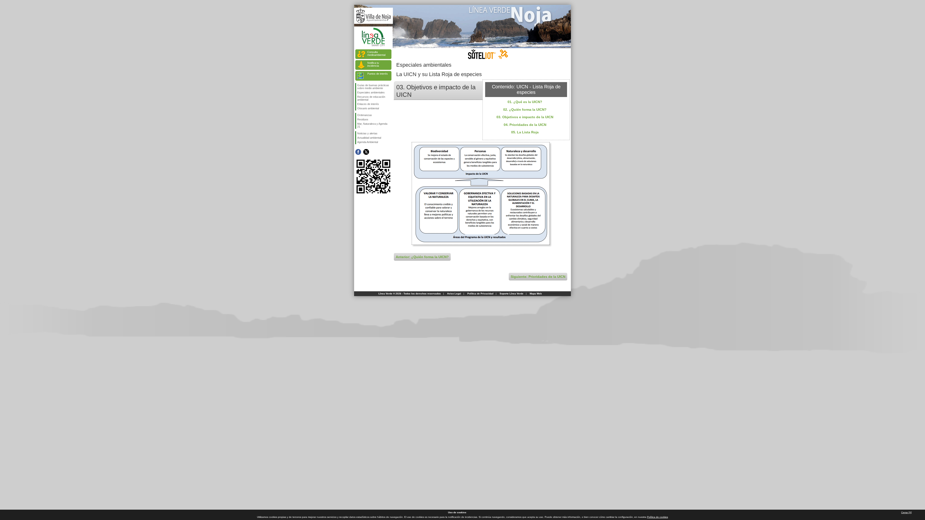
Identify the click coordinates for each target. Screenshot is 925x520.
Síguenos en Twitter (366, 152)
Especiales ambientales (371, 92)
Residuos (362, 119)
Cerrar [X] (906, 512)
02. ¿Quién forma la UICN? (525, 109)
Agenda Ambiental (367, 142)
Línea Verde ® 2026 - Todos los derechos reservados (409, 293)
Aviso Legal (454, 293)
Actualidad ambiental (369, 137)
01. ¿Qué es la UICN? (525, 102)
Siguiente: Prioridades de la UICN (538, 277)
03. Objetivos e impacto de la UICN (524, 117)
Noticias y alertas (367, 133)
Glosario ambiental (368, 108)
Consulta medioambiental (376, 53)
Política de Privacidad (480, 293)
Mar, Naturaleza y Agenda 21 (372, 125)
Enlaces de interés (368, 104)
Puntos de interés (377, 73)
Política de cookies (657, 517)
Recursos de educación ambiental (371, 98)
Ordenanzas (364, 115)
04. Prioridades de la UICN (525, 125)
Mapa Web (536, 293)
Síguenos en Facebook (358, 152)
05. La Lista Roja (525, 132)
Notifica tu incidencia (373, 64)
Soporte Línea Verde (511, 293)
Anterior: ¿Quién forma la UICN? (422, 257)
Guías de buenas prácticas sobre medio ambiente (373, 87)
